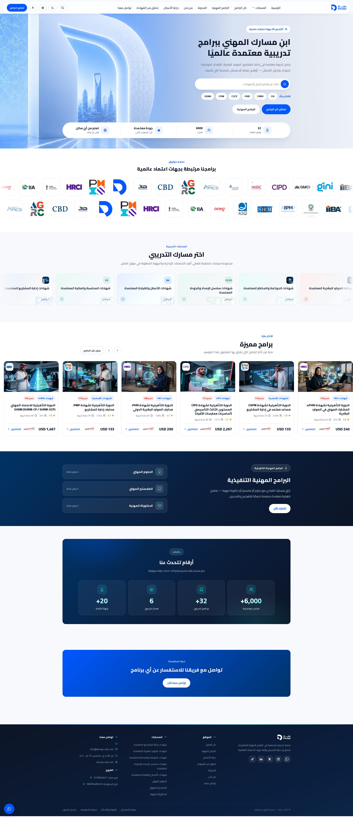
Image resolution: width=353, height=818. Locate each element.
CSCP (234, 96)
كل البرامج (240, 7)
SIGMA (207, 96)
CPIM (221, 96)
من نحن (188, 7)
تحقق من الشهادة (147, 7)
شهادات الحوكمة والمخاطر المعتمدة (148, 757)
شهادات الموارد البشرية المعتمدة (150, 751)
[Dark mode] (52, 7)
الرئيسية (276, 7)
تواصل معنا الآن (176, 683)
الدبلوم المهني (159, 781)
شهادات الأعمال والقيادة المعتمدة (149, 775)
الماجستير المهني (158, 787)
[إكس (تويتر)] (269, 759)
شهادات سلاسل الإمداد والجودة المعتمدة (150, 766)
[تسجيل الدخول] (33, 7)
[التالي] (109, 350)
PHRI (247, 96)
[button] (285, 84)
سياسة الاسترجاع (128, 810)
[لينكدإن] (261, 759)
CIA (272, 96)
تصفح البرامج (17, 8)
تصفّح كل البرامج (276, 109)
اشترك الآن (279, 508)
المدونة (202, 7)
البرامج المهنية (220, 7)
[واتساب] (287, 759)
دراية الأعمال (171, 7)
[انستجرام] (278, 759)
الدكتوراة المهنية (158, 794)
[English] (43, 7)
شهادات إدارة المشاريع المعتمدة (150, 744)
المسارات (261, 7)
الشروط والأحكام (109, 810)
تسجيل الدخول (69, 810)
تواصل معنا (124, 7)
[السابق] (117, 350)
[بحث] (62, 7)
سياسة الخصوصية (89, 810)
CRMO (260, 96)
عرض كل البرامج (92, 350)
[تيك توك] (252, 759)
